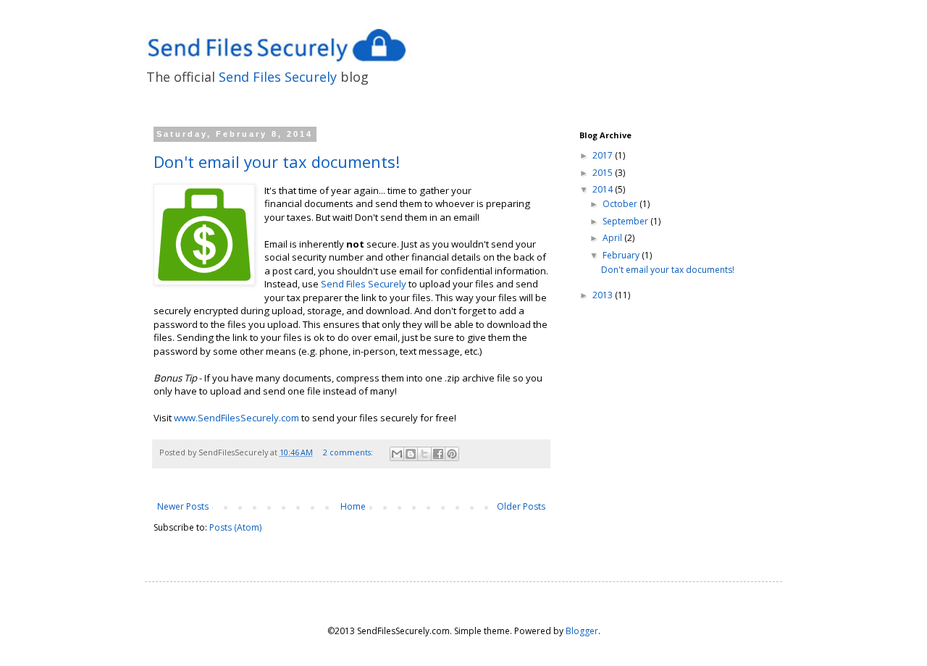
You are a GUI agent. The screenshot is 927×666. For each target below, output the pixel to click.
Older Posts (521, 506)
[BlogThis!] (410, 454)
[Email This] (397, 454)
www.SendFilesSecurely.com (236, 417)
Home (353, 506)
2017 (603, 155)
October (621, 204)
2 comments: (349, 452)
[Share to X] (424, 454)
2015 (603, 172)
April (613, 238)
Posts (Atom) (235, 527)
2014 (603, 189)
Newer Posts (183, 506)
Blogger (582, 631)
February (622, 255)
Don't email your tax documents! (277, 161)
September (626, 221)
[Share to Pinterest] (452, 454)
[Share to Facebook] (438, 454)
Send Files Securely (278, 76)
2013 (603, 295)
